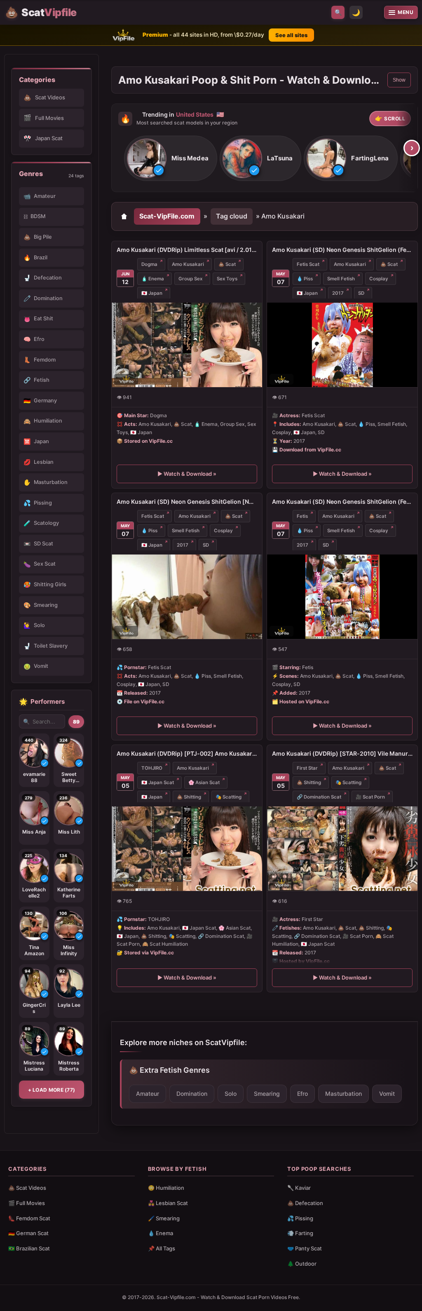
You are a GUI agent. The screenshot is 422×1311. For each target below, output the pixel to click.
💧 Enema (160, 1233)
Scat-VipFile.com (167, 216)
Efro (302, 1093)
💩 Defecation (305, 1203)
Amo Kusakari (188, 264)
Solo (231, 1093)
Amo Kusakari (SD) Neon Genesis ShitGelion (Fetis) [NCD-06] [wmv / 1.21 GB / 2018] (342, 501)
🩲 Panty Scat (304, 1248)
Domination (191, 1093)
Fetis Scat (308, 264)
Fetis (302, 516)
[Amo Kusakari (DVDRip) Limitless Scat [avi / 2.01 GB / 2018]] (187, 345)
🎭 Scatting (228, 797)
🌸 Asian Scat (204, 782)
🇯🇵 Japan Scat (157, 782)
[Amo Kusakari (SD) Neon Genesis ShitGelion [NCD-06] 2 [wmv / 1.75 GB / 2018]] (187, 596)
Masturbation (343, 1093)
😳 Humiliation (166, 1187)
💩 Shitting (189, 797)
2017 (338, 293)
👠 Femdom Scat (29, 1218)
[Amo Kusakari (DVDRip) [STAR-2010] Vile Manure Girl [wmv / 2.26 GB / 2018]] (342, 848)
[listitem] (170, 158)
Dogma (149, 264)
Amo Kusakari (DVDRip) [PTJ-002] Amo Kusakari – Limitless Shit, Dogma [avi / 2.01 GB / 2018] (187, 753)
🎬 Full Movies (26, 1203)
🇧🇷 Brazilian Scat (29, 1248)
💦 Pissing (300, 1218)
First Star (307, 768)
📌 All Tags (161, 1248)
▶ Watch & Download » (186, 473)
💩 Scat (227, 264)
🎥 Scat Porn (370, 797)
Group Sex (190, 279)
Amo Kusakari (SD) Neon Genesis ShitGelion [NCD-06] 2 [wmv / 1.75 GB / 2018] (187, 501)
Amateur (147, 1093)
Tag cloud (231, 216)
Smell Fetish (341, 279)
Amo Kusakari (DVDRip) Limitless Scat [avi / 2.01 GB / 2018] (187, 249)
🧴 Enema (152, 279)
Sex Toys (227, 279)
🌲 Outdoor (301, 1263)
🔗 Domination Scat (319, 797)
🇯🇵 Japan (151, 293)
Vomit (387, 1093)
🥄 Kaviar (299, 1187)
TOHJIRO (151, 768)
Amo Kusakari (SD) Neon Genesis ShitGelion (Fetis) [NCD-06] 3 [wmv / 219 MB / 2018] (342, 249)
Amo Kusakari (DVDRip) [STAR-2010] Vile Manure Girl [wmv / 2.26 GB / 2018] (342, 753)
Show (399, 80)
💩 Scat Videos (27, 1187)
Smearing (267, 1093)
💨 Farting (300, 1233)
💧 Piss (305, 279)
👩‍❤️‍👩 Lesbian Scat (168, 1203)
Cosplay (378, 279)
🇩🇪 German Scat (28, 1233)
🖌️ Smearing (164, 1218)
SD (361, 293)
